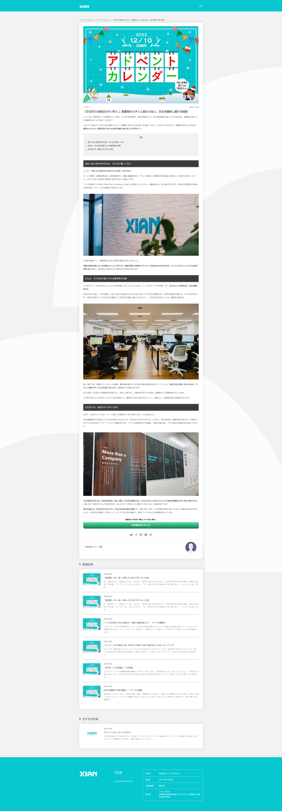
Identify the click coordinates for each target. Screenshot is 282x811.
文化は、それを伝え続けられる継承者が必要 (104, 146)
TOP (201, 7)
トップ (81, 20)
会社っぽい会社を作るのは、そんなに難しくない (106, 142)
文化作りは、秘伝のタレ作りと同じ (101, 149)
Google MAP (164, 797)
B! (141, 534)
